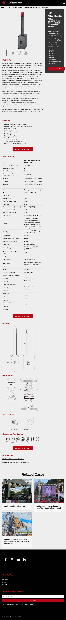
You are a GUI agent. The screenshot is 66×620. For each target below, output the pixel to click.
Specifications (53, 53)
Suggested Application (55, 61)
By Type (4, 584)
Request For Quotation (22, 149)
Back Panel (52, 57)
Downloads (52, 63)
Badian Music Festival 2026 (14, 506)
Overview (51, 50)
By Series (5, 582)
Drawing (51, 55)
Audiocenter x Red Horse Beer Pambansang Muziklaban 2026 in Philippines (16, 541)
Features (51, 52)
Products (5, 579)
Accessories (52, 59)
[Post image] (17, 491)
